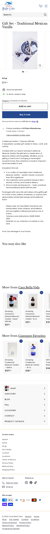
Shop (4, 446)
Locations (6, 456)
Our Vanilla (6, 449)
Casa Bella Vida (28, 287)
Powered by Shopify (11, 528)
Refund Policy (7, 466)
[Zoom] (40, 65)
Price (4, 78)
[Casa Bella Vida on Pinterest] (31, 482)
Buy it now (25, 114)
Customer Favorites (32, 335)
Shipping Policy (8, 470)
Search (5, 439)
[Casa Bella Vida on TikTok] (35, 482)
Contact (5, 453)
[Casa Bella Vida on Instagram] (26, 482)
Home (4, 443)
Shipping (5, 101)
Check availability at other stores (18, 135)
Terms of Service (9, 460)
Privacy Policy (7, 463)
